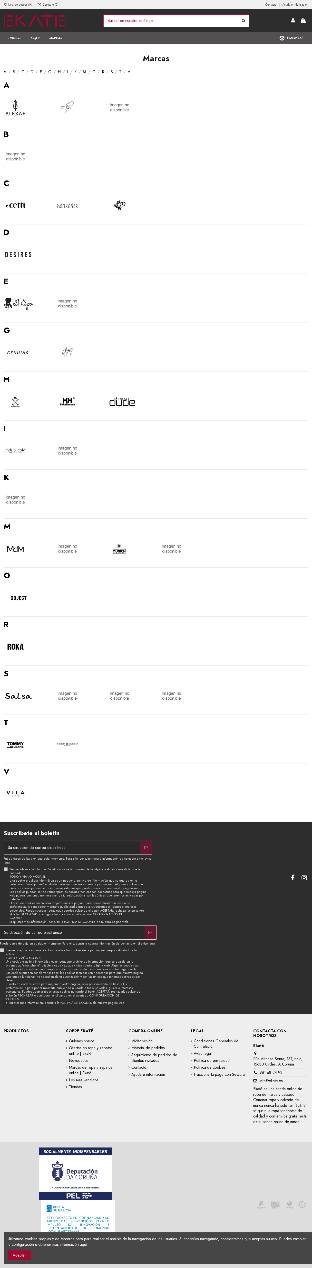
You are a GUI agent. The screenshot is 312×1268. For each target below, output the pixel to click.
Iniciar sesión (142, 1041)
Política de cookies (209, 1067)
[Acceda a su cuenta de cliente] (293, 21)
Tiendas (75, 1087)
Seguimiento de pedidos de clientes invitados (154, 1057)
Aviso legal (203, 1053)
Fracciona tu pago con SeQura (219, 1074)
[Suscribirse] (146, 848)
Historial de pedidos (148, 1048)
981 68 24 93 (271, 1072)
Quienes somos (82, 1041)
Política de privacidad (212, 1060)
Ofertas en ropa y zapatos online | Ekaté (91, 1050)
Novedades (78, 1060)
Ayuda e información (295, 4)
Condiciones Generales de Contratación (216, 1043)
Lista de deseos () (20, 4)
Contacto (271, 4)
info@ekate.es (271, 1081)
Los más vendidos (83, 1080)
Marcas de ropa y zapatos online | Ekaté (90, 1070)
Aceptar (19, 1255)
